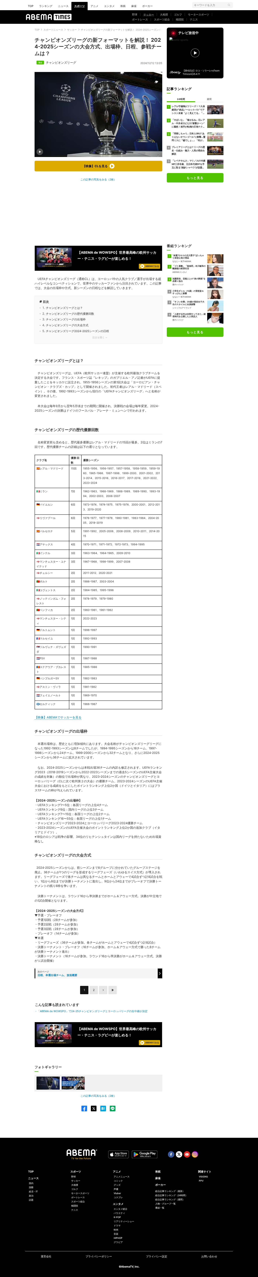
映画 (116, 1229)
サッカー (148, 14)
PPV (201, 1180)
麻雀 (134, 6)
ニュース (63, 6)
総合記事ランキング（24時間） (171, 1195)
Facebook (171, 1154)
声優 (116, 1189)
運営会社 (46, 1256)
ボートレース (140, 19)
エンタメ (109, 6)
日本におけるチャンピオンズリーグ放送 (71, 343)
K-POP (117, 1217)
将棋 (123, 6)
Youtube (187, 1154)
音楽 (116, 1233)
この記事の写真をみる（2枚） (98, 179)
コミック (118, 1180)
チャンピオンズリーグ (61, 62)
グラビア (118, 1242)
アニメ (94, 6)
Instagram (195, 1154)
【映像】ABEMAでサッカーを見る (58, 717)
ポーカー (147, 6)
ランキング (45, 6)
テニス (194, 19)
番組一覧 (159, 1207)
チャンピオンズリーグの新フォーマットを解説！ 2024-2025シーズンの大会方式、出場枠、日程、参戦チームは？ (144, 29)
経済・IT (33, 1191)
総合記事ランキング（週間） (170, 1199)
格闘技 (180, 19)
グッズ (117, 1184)
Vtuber (117, 1193)
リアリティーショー (124, 1221)
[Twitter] (92, 1108)
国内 (31, 1183)
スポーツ (79, 6)
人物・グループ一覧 (165, 1203)
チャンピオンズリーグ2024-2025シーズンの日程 (77, 331)
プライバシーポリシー (99, 1256)
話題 (31, 1199)
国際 (31, 1187)
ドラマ (117, 1225)
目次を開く (98, 337)
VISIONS (203, 1176)
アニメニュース (122, 1176)
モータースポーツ (198, 14)
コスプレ (118, 1197)
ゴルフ (178, 14)
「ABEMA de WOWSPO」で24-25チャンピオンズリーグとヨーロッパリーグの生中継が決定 (92, 1011)
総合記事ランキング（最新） (170, 1191)
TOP (30, 6)
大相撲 (164, 14)
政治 (31, 1195)
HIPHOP (118, 1238)
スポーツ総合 (162, 19)
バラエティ (119, 1213)
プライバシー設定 (156, 1256)
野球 (134, 14)
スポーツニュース (53, 29)
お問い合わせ (209, 1256)
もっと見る (195, 178)
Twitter (179, 1154)
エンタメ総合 (120, 1208)
